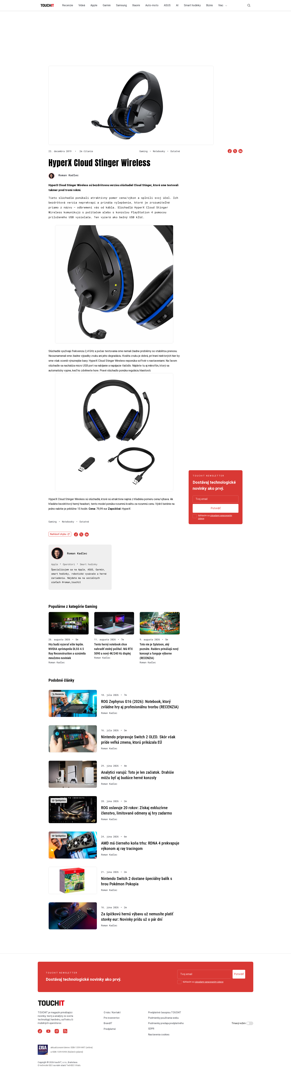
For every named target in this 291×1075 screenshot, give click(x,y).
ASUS (167, 5)
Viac (221, 5)
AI (177, 5)
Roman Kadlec (68, 175)
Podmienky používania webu (163, 1017)
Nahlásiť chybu (58, 534)
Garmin (107, 5)
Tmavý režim (239, 1023)
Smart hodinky (192, 5)
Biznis (209, 5)
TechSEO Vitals (73, 1065)
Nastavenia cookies (158, 1034)
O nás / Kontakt (112, 1012)
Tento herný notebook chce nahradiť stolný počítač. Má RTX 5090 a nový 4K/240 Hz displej (113, 649)
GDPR (151, 1028)
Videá (81, 5)
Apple (93, 5)
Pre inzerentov (112, 1017)
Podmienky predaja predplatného (166, 1023)
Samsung (121, 5)
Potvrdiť (216, 508)
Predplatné (110, 1029)
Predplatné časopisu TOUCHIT (164, 1012)
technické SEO (46, 1065)
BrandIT (108, 1023)
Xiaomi (136, 5)
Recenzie (67, 5)
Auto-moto (151, 5)
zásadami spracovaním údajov (209, 982)
